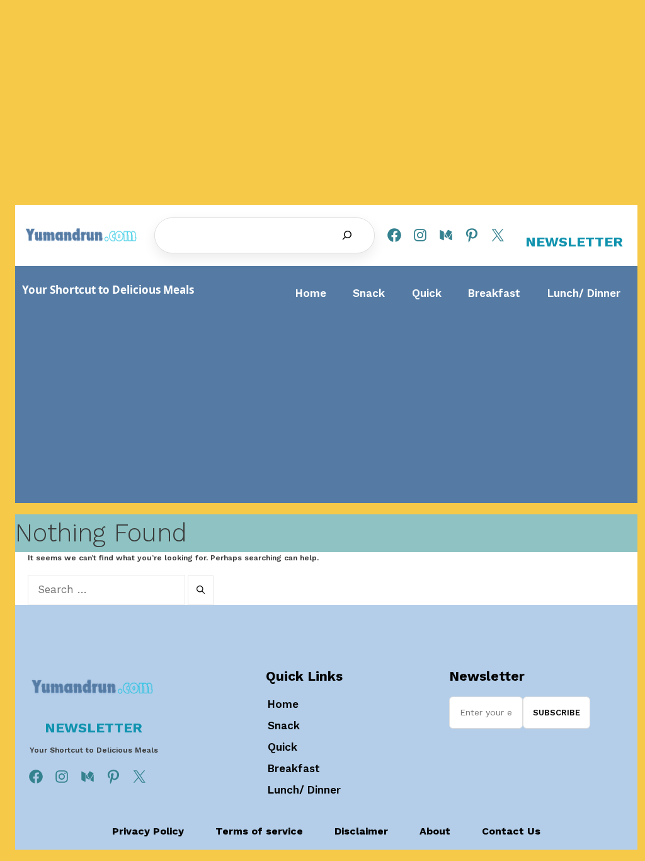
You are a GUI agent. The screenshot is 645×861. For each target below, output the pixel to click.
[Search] (347, 235)
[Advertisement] (326, 401)
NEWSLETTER (574, 242)
